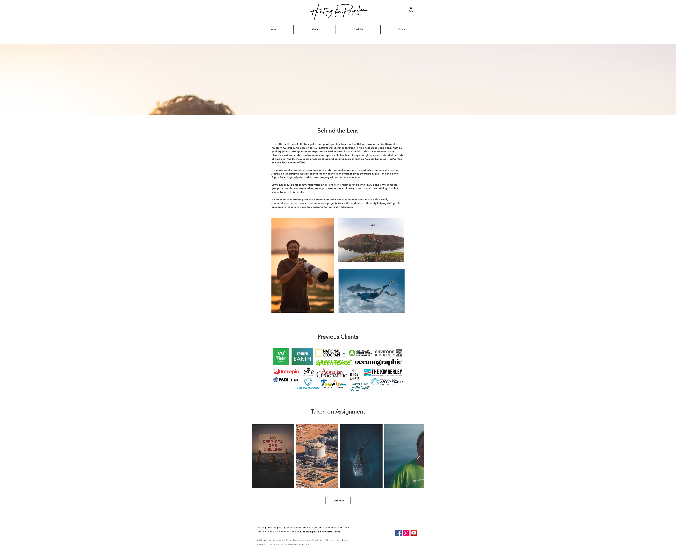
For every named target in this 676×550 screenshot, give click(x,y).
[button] (411, 9)
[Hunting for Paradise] (398, 533)
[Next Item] (418, 456)
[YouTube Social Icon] (414, 533)
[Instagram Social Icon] (406, 533)
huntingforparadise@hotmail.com (320, 531)
